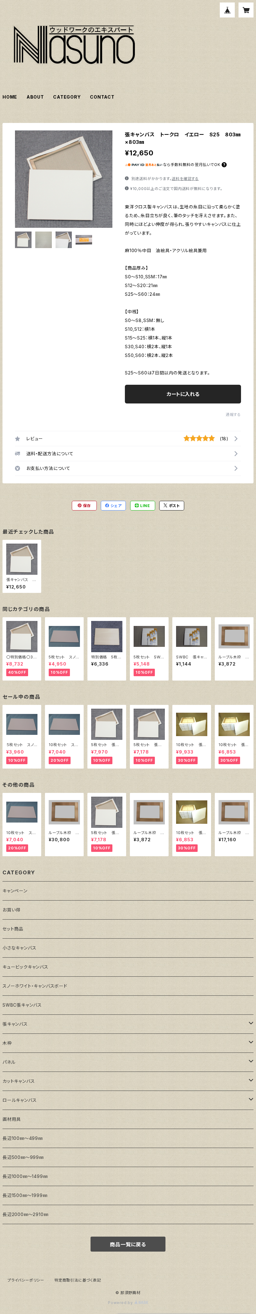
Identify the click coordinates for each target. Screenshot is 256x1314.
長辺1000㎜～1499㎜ (24, 1176)
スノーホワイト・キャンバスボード (34, 986)
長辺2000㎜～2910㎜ (25, 1214)
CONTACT (102, 97)
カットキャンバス (18, 1081)
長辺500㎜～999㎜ (23, 1157)
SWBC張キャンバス (22, 1005)
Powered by (121, 1302)
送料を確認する (185, 178)
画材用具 (11, 1119)
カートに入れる (183, 394)
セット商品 (12, 928)
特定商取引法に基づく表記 (77, 1280)
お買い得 (11, 909)
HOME (9, 97)
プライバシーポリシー (25, 1280)
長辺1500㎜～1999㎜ (24, 1195)
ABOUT (35, 97)
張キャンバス (15, 1024)
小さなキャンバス (19, 947)
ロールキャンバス (19, 1100)
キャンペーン (14, 890)
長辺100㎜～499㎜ (22, 1138)
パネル (8, 1062)
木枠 (7, 1043)
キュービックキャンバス (25, 967)
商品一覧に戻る (128, 1244)
